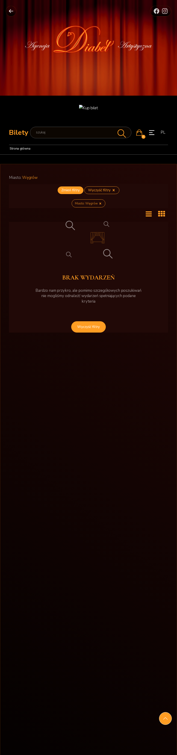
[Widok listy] (148, 214)
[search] (80, 132)
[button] (139, 132)
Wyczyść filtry (100, 190)
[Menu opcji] (151, 132)
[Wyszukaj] (121, 132)
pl (163, 132)
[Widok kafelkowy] (161, 214)
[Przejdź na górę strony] (165, 718)
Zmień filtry (70, 190)
